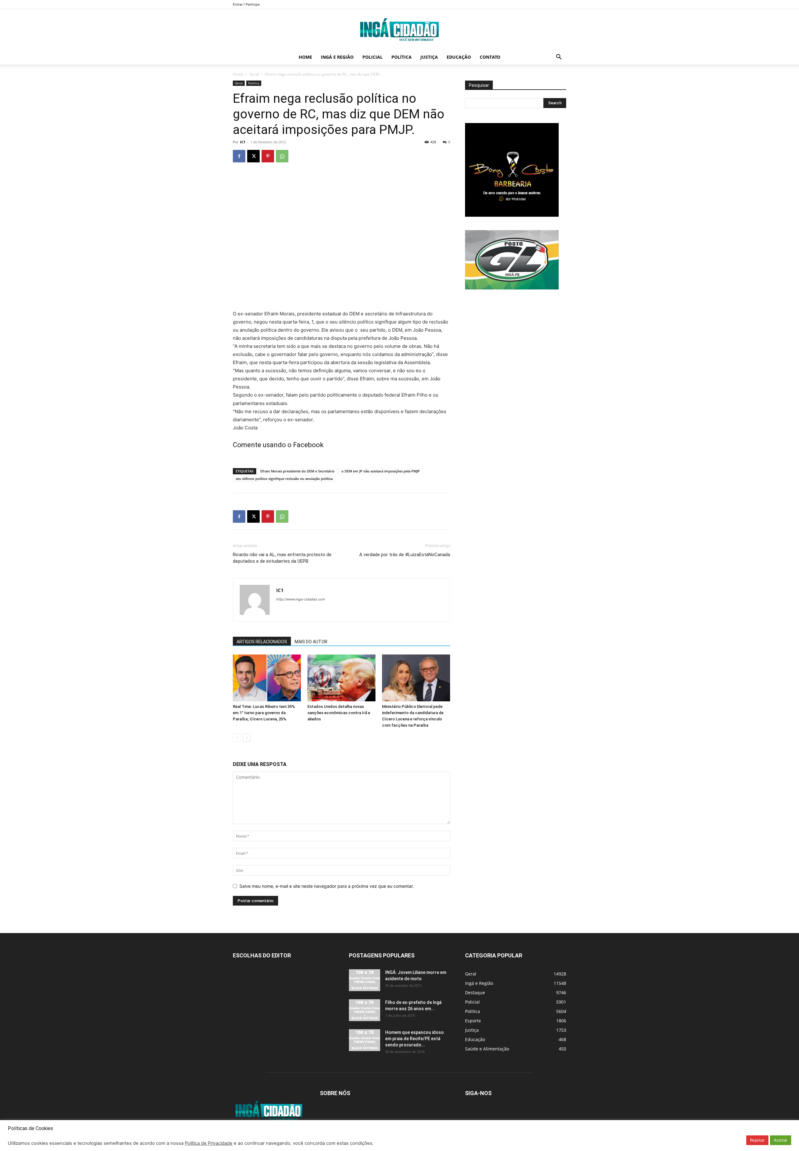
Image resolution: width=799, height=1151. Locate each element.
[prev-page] (237, 738)
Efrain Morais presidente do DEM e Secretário (297, 471)
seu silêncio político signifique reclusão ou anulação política (284, 478)
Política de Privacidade (209, 1143)
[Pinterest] (268, 156)
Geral (254, 74)
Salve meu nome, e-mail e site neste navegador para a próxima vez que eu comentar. (326, 886)
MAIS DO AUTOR (311, 641)
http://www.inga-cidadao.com (300, 599)
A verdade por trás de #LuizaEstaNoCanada (404, 554)
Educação (459, 57)
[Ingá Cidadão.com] (399, 30)
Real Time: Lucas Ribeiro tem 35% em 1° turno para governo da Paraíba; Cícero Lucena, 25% (264, 712)
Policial (372, 57)
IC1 (242, 142)
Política (401, 57)
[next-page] (247, 738)
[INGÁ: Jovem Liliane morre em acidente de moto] (364, 980)
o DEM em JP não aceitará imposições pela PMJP (380, 471)
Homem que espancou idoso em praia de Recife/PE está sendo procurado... (414, 1038)
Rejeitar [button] (757, 1140)
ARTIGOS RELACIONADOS (262, 641)
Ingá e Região (337, 57)
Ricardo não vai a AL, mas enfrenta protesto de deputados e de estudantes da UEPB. (282, 558)
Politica (253, 83)
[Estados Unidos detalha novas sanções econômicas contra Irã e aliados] (341, 678)
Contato (490, 57)
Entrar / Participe (246, 4)
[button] (558, 58)
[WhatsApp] (282, 156)
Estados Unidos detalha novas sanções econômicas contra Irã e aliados (338, 712)
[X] (253, 156)
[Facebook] (239, 156)
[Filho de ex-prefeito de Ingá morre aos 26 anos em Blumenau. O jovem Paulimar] (364, 1010)
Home (305, 57)
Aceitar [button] (780, 1140)
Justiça (429, 57)
